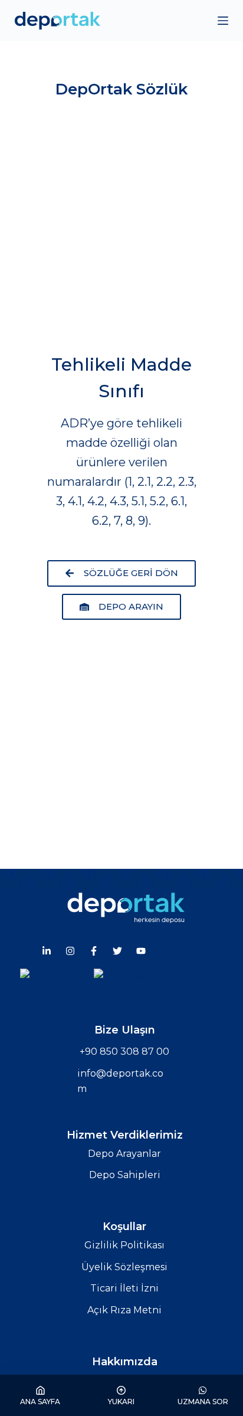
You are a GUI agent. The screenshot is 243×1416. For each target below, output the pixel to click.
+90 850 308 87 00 (124, 1051)
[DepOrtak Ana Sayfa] (126, 907)
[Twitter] (117, 951)
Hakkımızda (124, 1361)
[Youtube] (141, 951)
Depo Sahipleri (124, 1174)
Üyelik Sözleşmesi (124, 1267)
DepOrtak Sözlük (121, 89)
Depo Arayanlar (124, 1153)
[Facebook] (94, 951)
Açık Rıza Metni (124, 1310)
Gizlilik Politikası (124, 1245)
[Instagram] (70, 951)
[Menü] (223, 20)
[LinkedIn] (46, 951)
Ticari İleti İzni (124, 1288)
